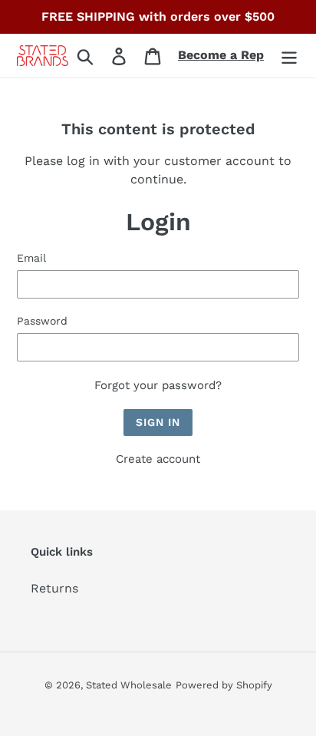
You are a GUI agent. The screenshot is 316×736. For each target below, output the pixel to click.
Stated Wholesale (129, 685)
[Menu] (289, 55)
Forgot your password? (158, 385)
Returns (54, 588)
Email (31, 258)
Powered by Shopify (224, 685)
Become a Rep (221, 55)
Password (42, 321)
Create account (158, 459)
